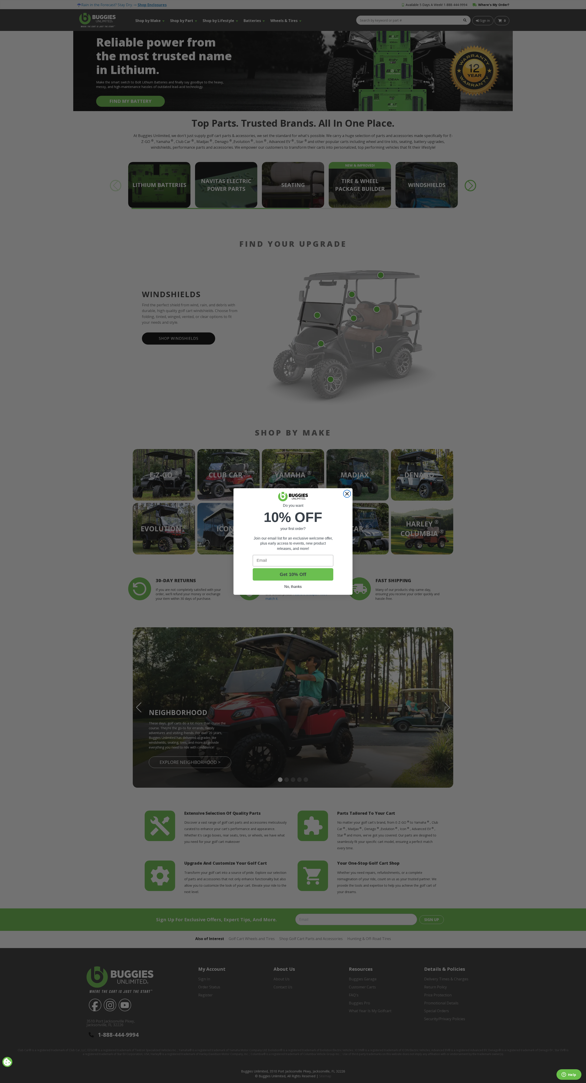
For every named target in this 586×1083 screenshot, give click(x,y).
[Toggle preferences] (7, 1062)
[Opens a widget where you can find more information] (568, 1075)
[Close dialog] (347, 493)
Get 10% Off (293, 574)
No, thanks (293, 587)
